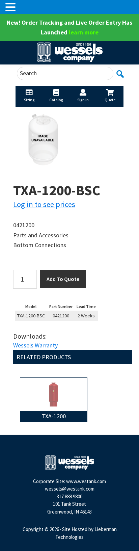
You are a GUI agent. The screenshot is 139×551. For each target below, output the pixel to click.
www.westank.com (86, 481)
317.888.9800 (69, 496)
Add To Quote (63, 279)
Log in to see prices (44, 204)
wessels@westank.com (69, 489)
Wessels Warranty (35, 345)
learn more (84, 32)
